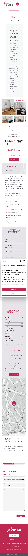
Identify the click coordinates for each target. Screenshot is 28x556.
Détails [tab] (13, 265)
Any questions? (14, 374)
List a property (14, 535)
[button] (7, 119)
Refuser (14, 293)
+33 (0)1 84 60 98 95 (14, 156)
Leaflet (11, 434)
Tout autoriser (14, 289)
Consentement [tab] (5, 265)
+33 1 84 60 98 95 (14, 546)
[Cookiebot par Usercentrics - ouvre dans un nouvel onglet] (20, 261)
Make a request (14, 159)
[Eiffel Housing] (8, 4)
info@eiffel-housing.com (14, 549)
